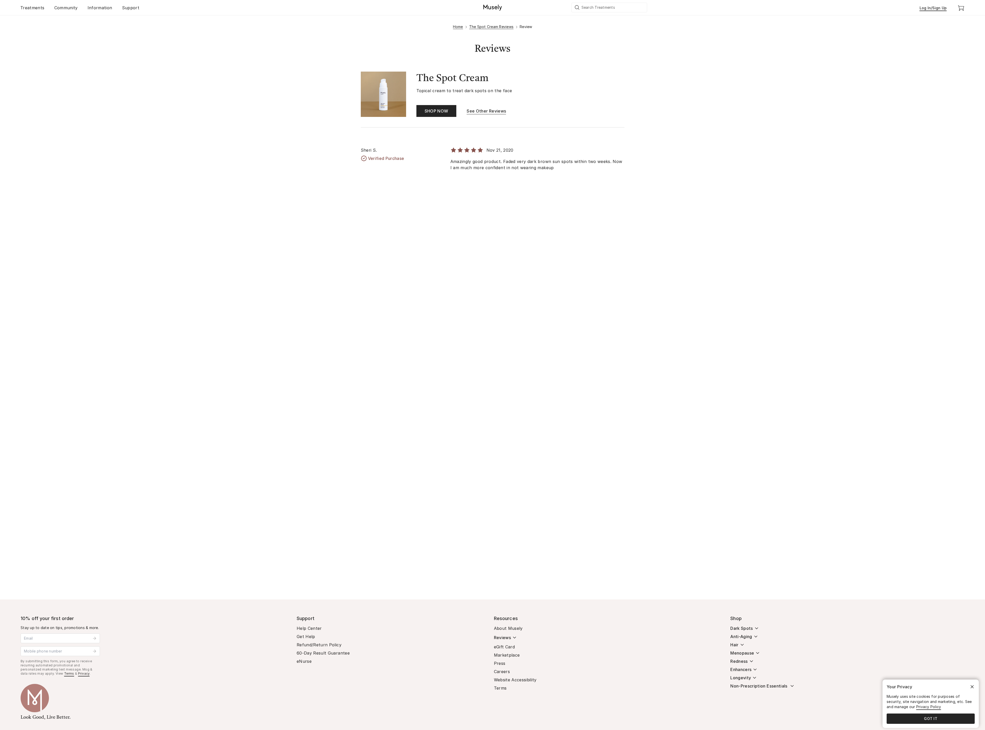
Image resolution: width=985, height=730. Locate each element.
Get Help (306, 636)
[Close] (972, 686)
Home (458, 26)
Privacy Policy (928, 707)
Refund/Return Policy (319, 644)
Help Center (309, 628)
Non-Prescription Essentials (758, 686)
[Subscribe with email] (94, 638)
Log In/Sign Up (933, 8)
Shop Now (436, 111)
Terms (69, 673)
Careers (502, 671)
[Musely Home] (492, 8)
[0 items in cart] (961, 7)
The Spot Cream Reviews (491, 26)
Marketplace (507, 655)
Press (500, 663)
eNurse (304, 661)
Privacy (84, 673)
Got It (930, 718)
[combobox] (609, 7)
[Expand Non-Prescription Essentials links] (792, 686)
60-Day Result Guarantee (323, 653)
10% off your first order (47, 618)
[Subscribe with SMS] (94, 651)
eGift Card (504, 646)
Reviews (502, 637)
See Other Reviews (486, 111)
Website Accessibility (515, 679)
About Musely (508, 628)
